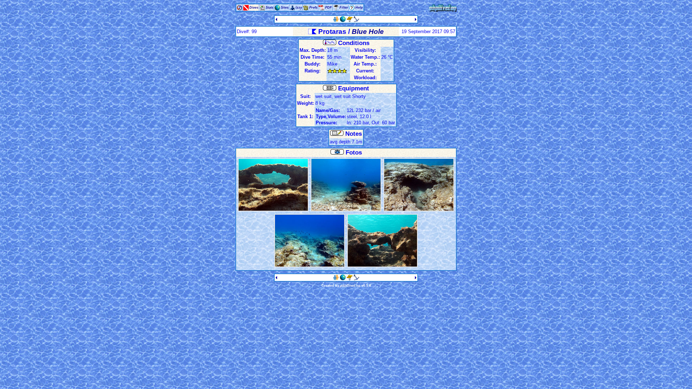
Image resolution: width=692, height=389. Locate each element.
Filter (344, 7)
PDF (328, 7)
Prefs (313, 7)
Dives (253, 7)
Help (359, 7)
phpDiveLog (350, 285)
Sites (285, 7)
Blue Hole (368, 31)
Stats (270, 7)
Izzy (299, 7)
